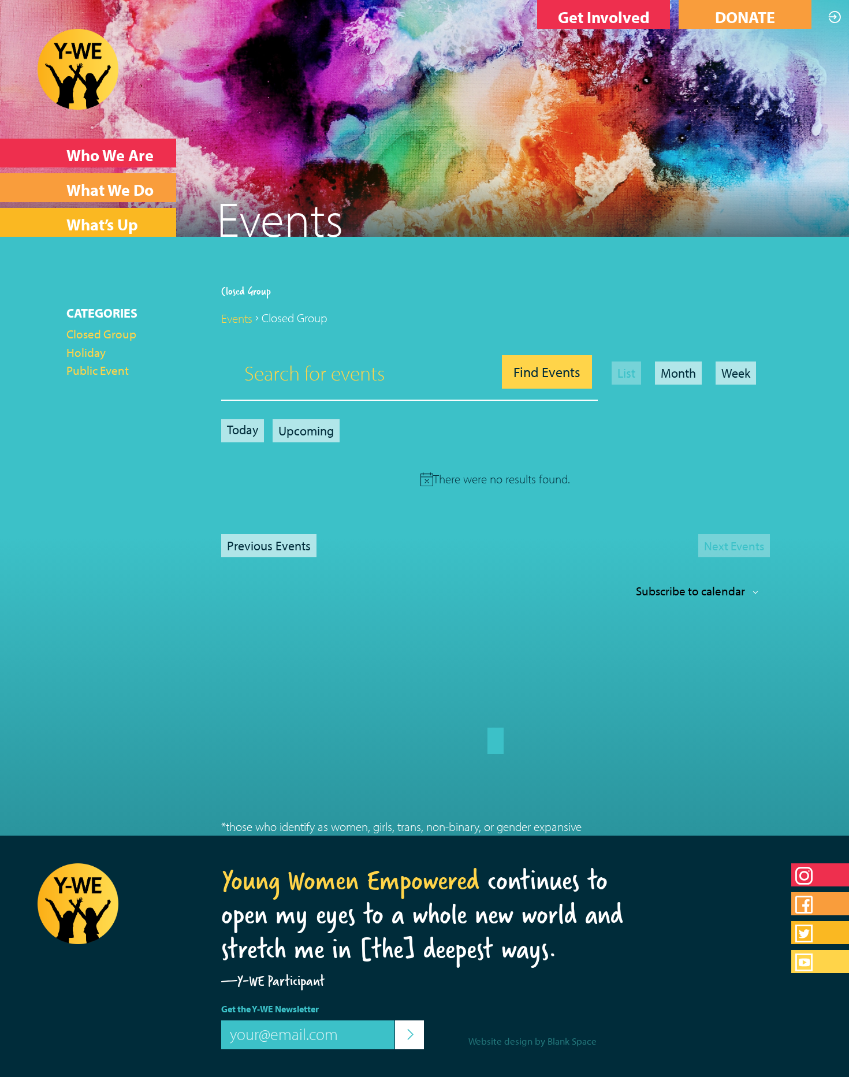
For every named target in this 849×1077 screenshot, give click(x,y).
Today (242, 430)
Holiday (86, 352)
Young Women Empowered (350, 880)
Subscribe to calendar (690, 590)
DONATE (745, 17)
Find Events (546, 372)
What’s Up (102, 224)
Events (236, 318)
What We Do (110, 190)
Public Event (97, 370)
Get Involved (604, 17)
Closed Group (101, 333)
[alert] (501, 479)
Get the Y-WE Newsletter (270, 1009)
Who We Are (110, 155)
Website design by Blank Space (532, 1041)
